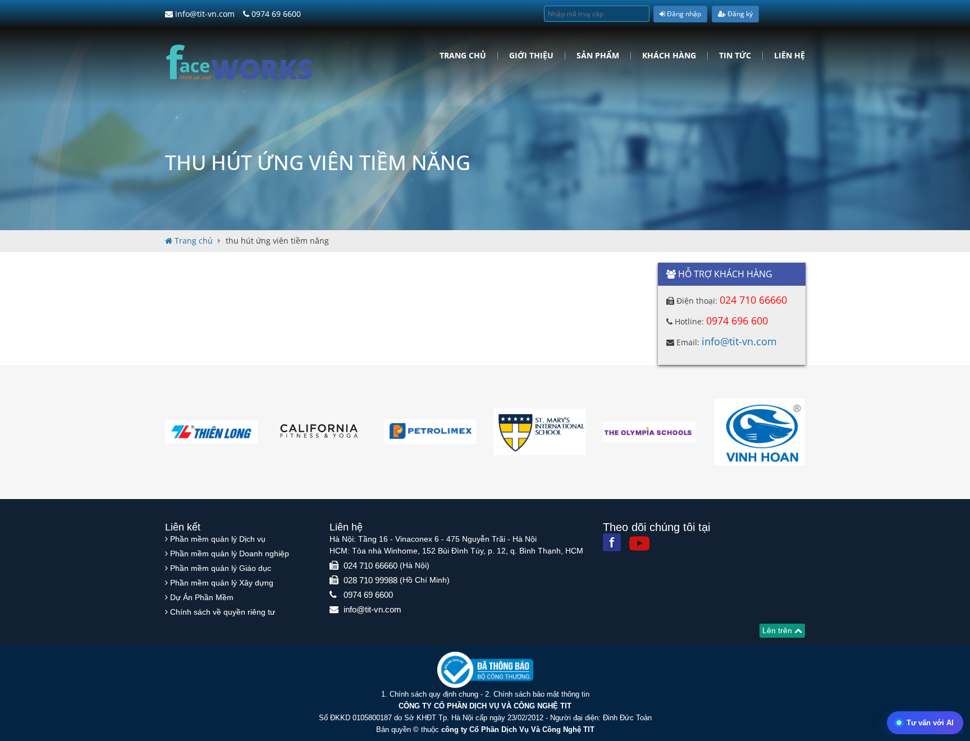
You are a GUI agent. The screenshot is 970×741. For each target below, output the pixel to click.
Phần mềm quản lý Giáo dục (220, 568)
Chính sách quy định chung (434, 694)
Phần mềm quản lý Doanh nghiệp (229, 553)
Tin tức (735, 56)
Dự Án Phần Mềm (202, 597)
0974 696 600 (737, 320)
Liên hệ (789, 56)
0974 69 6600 (275, 13)
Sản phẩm (597, 56)
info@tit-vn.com (204, 13)
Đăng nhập (683, 14)
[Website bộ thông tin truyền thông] (485, 669)
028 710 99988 (370, 580)
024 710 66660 (753, 300)
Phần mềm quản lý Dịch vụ (218, 538)
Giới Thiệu (531, 56)
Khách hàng (669, 56)
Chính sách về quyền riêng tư (222, 611)
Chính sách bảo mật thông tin (541, 694)
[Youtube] (639, 543)
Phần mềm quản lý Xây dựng (221, 582)
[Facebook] (612, 542)
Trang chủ (463, 56)
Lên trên (778, 630)
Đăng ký (739, 14)
